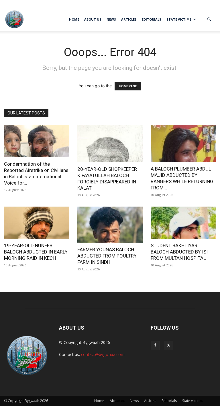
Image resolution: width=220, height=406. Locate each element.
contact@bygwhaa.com (103, 354)
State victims (179, 19)
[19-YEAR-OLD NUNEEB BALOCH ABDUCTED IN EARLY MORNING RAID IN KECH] (36, 223)
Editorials (151, 19)
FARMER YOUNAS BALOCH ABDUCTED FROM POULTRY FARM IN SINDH (107, 256)
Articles (129, 19)
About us (92, 19)
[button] (209, 19)
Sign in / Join (206, 4)
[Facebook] (8, 4)
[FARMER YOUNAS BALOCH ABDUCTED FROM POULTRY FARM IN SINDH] (110, 225)
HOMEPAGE (128, 86)
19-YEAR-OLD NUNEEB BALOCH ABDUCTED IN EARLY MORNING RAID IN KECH (36, 252)
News (111, 19)
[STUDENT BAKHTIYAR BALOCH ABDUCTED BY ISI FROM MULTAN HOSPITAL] (183, 223)
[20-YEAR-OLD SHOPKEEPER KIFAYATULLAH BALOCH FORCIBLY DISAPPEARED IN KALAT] (110, 143)
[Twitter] (17, 4)
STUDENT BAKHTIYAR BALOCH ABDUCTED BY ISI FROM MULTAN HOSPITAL (179, 252)
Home (74, 19)
